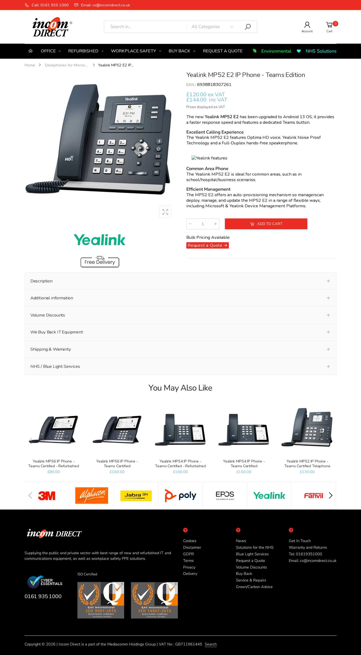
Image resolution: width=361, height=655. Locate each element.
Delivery (190, 573)
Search (211, 644)
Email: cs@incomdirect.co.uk (312, 560)
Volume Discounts (251, 567)
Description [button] (41, 281)
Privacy (189, 567)
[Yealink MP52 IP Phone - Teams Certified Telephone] (307, 430)
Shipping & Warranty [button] (50, 349)
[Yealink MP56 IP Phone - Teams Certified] (117, 430)
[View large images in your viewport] (165, 211)
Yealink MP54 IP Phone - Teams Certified (244, 464)
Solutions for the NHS (255, 547)
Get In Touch (300, 540)
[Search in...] (248, 27)
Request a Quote (250, 560)
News (241, 540)
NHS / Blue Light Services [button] (55, 366)
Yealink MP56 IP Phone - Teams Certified (117, 464)
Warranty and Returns (308, 547)
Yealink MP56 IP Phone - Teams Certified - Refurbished (53, 464)
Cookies (189, 540)
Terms (188, 560)
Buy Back (244, 573)
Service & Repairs (251, 580)
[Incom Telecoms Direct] (47, 495)
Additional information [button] (51, 298)
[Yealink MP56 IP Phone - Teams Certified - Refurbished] (53, 430)
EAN (190, 85)
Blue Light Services (252, 554)
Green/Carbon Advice (254, 586)
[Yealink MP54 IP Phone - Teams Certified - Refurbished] (180, 430)
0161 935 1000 (43, 596)
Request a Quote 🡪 (208, 245)
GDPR (188, 554)
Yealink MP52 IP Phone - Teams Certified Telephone (307, 464)
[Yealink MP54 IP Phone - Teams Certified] (243, 430)
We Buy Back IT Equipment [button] (56, 332)
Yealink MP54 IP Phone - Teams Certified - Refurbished (180, 464)
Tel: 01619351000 (305, 554)
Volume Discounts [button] (47, 315)
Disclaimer (192, 547)
